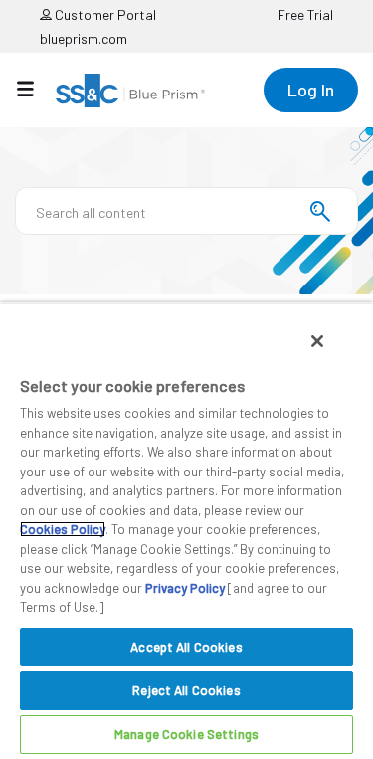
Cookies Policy (62, 529)
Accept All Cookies (186, 647)
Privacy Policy (185, 588)
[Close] (317, 341)
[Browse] (35, 88)
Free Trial (305, 14)
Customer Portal (104, 14)
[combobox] (186, 211)
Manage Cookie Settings (186, 734)
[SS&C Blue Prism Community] (130, 90)
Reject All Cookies (186, 690)
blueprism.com (83, 38)
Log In (310, 89)
